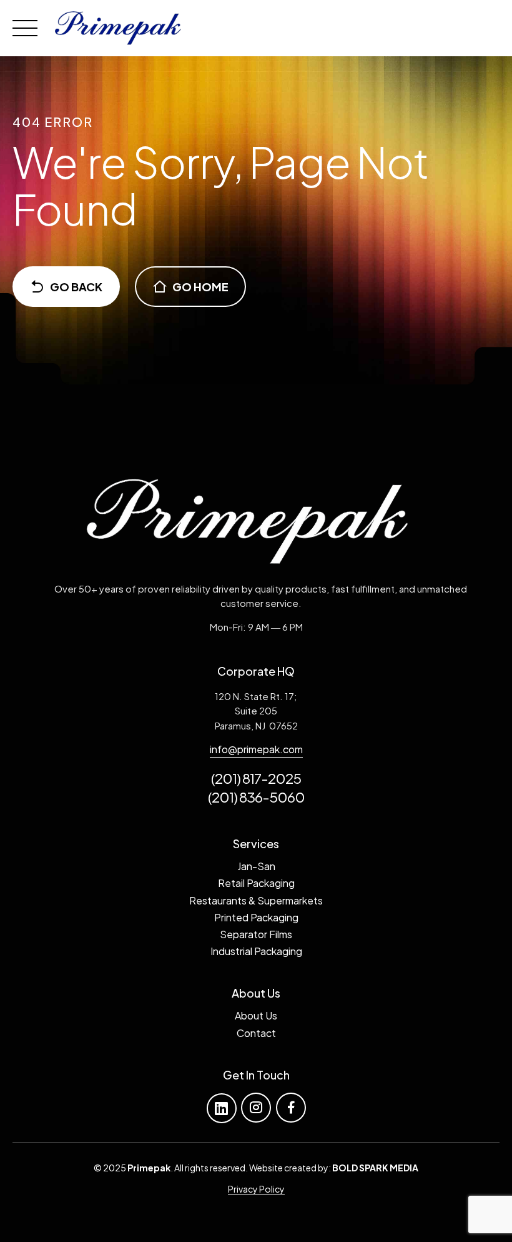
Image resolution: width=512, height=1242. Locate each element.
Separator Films (256, 934)
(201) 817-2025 (256, 778)
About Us (256, 1015)
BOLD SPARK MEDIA (375, 1167)
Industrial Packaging (256, 951)
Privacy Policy (256, 1188)
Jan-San (256, 866)
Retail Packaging (256, 882)
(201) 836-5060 (256, 797)
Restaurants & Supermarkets (256, 900)
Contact (256, 1032)
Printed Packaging (256, 917)
